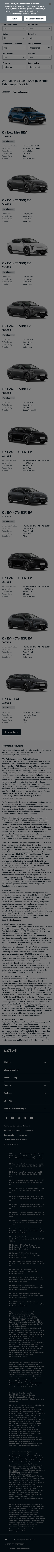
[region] (27, 11)
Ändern (14, 19)
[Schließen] (50, 4)
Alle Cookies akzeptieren (35, 19)
